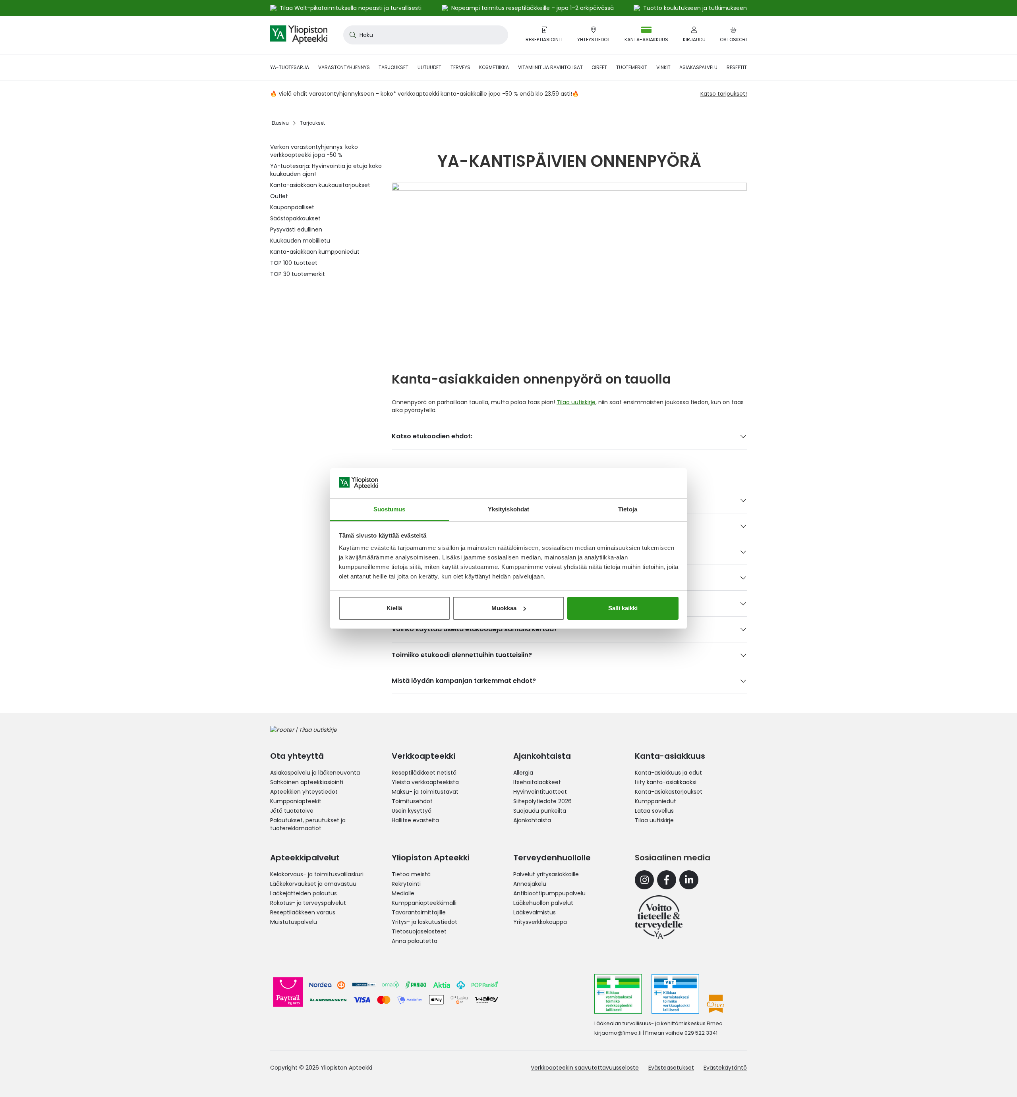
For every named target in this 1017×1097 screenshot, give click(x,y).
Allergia (523, 773)
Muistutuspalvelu (293, 922)
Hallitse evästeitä (415, 820)
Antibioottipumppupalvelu (549, 893)
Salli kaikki (623, 608)
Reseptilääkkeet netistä (424, 773)
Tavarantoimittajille (419, 912)
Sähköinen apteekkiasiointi (306, 782)
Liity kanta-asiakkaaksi (665, 782)
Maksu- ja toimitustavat (425, 792)
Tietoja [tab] (627, 509)
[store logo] (298, 34)
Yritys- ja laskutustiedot (424, 922)
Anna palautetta (414, 941)
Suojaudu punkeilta (539, 811)
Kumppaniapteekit (295, 801)
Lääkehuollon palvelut (543, 903)
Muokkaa (503, 608)
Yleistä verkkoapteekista (425, 782)
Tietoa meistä (411, 874)
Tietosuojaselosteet (419, 931)
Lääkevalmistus (534, 912)
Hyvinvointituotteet (540, 792)
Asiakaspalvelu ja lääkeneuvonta (315, 773)
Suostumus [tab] (389, 509)
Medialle (403, 893)
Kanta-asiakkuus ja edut (668, 773)
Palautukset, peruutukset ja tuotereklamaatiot (308, 824)
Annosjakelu (529, 884)
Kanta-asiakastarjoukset (668, 792)
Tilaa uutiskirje (576, 402)
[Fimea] (618, 994)
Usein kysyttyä (411, 811)
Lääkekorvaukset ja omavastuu (313, 884)
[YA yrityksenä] (659, 917)
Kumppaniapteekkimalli (424, 903)
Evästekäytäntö (725, 1068)
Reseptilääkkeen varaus (302, 912)
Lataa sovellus (654, 811)
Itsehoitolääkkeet (537, 782)
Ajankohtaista (532, 820)
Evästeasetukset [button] (671, 1068)
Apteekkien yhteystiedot (304, 792)
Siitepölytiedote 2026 (542, 801)
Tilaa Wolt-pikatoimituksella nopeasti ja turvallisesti (350, 8)
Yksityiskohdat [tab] (508, 509)
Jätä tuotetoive (291, 811)
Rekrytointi (406, 884)
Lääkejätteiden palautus (303, 893)
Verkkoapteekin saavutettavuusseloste (585, 1068)
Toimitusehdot (412, 801)
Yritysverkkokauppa (540, 922)
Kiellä (394, 608)
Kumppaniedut (655, 801)
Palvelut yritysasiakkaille (546, 874)
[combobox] (425, 34)
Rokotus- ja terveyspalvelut (308, 903)
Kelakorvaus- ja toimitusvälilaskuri (316, 874)
